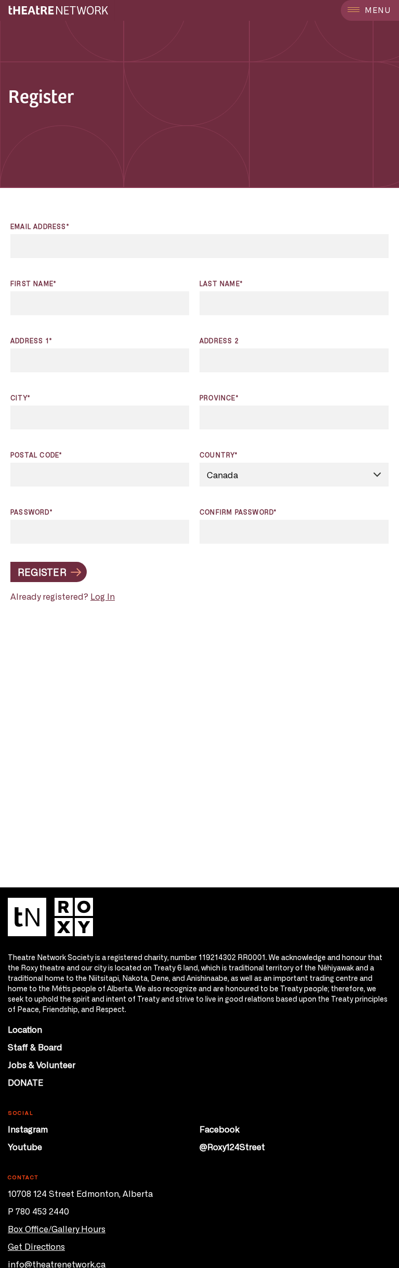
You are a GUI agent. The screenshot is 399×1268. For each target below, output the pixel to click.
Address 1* (31, 340)
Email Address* (39, 226)
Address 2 (219, 340)
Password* (31, 512)
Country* (219, 454)
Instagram (28, 1129)
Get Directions (36, 1246)
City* (20, 397)
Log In (102, 596)
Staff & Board (35, 1047)
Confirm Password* (238, 512)
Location (25, 1029)
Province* (219, 397)
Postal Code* (36, 454)
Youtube (25, 1146)
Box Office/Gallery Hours (56, 1228)
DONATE (25, 1082)
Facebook (220, 1129)
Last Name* (221, 283)
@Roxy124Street (232, 1146)
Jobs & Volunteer (41, 1064)
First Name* (33, 283)
